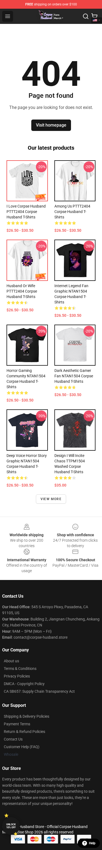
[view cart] (94, 16)
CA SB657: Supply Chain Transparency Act (39, 691)
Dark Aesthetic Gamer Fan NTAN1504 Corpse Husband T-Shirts (73, 376)
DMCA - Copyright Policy (24, 684)
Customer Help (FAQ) (21, 747)
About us (11, 661)
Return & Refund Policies (24, 731)
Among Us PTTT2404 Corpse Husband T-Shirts (72, 211)
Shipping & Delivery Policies (26, 716)
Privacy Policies (17, 676)
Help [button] (92, 843)
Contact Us (13, 739)
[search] (85, 16)
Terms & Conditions (20, 668)
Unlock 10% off (11, 826)
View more (51, 499)
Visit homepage (51, 125)
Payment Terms (17, 724)
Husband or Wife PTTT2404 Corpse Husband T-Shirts (22, 291)
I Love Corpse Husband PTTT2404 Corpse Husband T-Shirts (26, 211)
